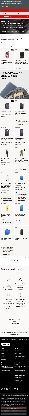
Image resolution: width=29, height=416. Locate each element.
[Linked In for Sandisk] (12, 389)
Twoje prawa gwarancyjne (20, 372)
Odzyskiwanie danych (5, 370)
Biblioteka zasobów (18, 369)
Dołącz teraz (9, 308)
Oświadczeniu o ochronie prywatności (11, 404)
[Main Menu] (2, 17)
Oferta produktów (18, 352)
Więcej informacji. (21, 200)
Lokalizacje (3, 356)
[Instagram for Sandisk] (2, 389)
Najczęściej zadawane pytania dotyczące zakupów (20, 358)
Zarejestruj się (20, 289)
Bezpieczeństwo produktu (20, 370)
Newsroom (3, 355)
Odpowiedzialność (4, 352)
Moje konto (17, 350)
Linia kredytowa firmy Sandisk (7, 367)
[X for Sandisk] (10, 389)
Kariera (2, 357)
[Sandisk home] (7, 17)
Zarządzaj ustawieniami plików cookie (14, 408)
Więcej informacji (9, 289)
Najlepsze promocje (18, 353)
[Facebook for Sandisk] (4, 389)
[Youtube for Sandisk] (15, 389)
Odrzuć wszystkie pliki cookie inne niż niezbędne (14, 411)
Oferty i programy (4, 372)
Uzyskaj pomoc (17, 364)
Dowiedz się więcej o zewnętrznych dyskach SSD (12, 31)
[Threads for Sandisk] (17, 389)
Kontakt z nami (4, 359)
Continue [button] (14, 10)
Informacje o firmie (4, 350)
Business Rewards (4, 369)
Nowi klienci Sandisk (10, 13)
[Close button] (26, 2)
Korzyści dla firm (4, 366)
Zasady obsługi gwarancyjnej (20, 366)
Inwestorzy (3, 353)
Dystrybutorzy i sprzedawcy (20, 356)
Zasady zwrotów (18, 367)
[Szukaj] (27, 16)
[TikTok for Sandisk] (7, 389)
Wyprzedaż (17, 355)
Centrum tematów (4, 364)
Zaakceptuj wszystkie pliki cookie (14, 413)
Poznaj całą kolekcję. (22, 169)
